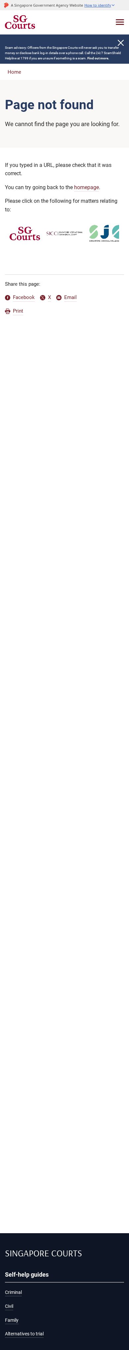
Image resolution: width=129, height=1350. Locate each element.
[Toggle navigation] (120, 22)
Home (14, 72)
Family (12, 1320)
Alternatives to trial (24, 1334)
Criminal (13, 1292)
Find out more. (98, 58)
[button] (99, 5)
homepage (86, 187)
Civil (9, 1306)
